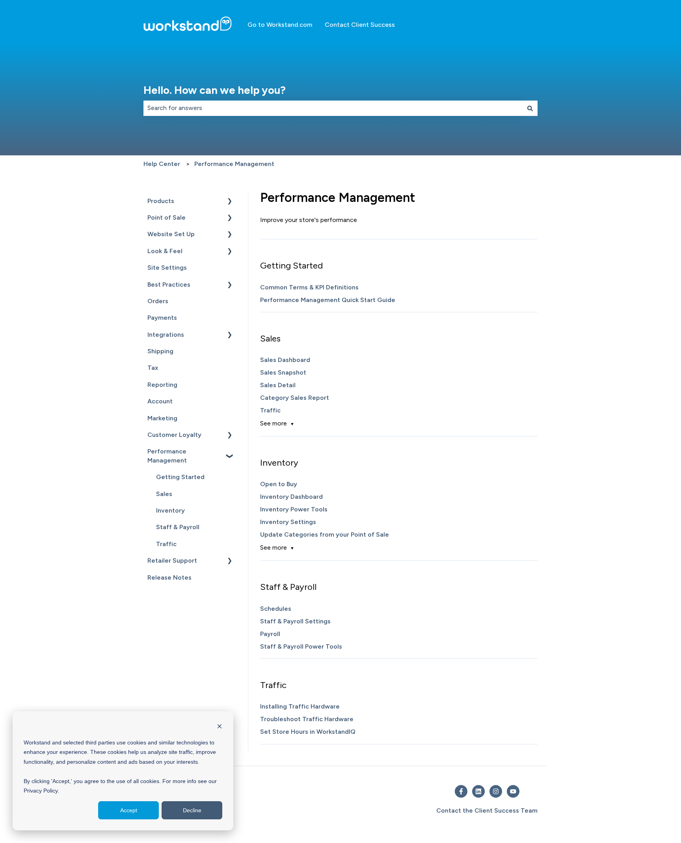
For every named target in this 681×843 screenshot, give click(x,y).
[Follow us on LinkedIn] (478, 791)
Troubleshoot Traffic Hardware (307, 719)
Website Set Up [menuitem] (171, 234)
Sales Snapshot (283, 372)
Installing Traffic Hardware (300, 706)
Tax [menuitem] (152, 367)
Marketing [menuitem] (162, 418)
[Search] (530, 108)
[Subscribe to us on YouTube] (513, 791)
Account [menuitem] (160, 401)
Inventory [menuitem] (170, 510)
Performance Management (234, 164)
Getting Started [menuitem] (180, 477)
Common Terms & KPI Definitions (309, 287)
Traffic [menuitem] (166, 544)
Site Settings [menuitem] (167, 267)
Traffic (270, 410)
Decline (192, 810)
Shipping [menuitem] (160, 351)
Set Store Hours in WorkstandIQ (307, 731)
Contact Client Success (360, 24)
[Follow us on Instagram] (495, 791)
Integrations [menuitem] (165, 334)
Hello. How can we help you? (214, 90)
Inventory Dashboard (291, 496)
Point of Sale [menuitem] (166, 217)
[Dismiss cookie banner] (219, 727)
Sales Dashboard (285, 360)
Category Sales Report (294, 397)
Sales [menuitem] (164, 494)
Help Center (161, 164)
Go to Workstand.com (279, 24)
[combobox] (333, 108)
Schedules (275, 608)
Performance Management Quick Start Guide (327, 300)
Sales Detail (278, 385)
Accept (128, 810)
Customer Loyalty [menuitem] (174, 434)
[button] (229, 202)
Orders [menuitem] (157, 301)
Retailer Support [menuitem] (172, 560)
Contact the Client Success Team (487, 810)
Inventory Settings (288, 522)
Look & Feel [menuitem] (164, 251)
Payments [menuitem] (162, 317)
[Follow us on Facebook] (461, 791)
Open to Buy (278, 484)
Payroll (270, 634)
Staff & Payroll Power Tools (301, 646)
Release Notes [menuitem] (169, 577)
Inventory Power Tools (293, 509)
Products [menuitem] (160, 201)
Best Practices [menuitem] (168, 284)
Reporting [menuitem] (162, 384)
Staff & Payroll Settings (295, 621)
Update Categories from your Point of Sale (324, 534)
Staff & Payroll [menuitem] (177, 527)
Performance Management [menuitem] (167, 456)
